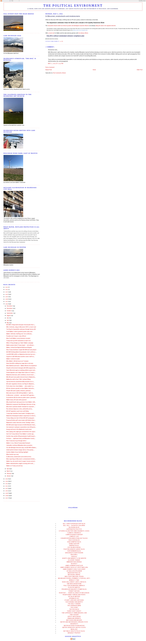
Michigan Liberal (74, 574)
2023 (6, 287)
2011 (6, 488)
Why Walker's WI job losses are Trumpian (17, 361)
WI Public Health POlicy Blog (74, 631)
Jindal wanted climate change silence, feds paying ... (20, 450)
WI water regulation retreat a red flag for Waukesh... (20, 384)
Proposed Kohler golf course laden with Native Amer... (21, 420)
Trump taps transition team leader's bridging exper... (20, 413)
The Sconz (74, 607)
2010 (6, 491)
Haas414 (74, 556)
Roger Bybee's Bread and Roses (74, 594)
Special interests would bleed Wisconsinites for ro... (20, 381)
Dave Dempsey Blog (74, 542)
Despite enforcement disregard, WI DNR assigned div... (21, 368)
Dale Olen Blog (74, 540)
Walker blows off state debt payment (16, 400)
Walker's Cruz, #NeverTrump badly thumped (18, 443)
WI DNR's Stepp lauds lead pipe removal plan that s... (20, 324)
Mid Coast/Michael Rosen (74, 576)
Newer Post (48, 69)
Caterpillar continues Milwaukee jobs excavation (19, 445)
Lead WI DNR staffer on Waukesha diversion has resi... (21, 354)
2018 (6, 299)
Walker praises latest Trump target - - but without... (20, 345)
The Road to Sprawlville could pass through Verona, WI (21, 329)
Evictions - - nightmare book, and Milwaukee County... (20, 438)
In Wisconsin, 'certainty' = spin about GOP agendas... (20, 395)
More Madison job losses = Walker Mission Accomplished (21, 365)
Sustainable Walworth (74, 602)
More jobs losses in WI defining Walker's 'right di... (20, 393)
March (8, 471)
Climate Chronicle (74, 533)
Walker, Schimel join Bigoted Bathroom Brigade (19, 347)
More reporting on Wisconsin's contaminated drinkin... (21, 459)
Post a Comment (49, 67)
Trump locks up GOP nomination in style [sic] (18, 340)
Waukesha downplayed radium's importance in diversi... (21, 415)
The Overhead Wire (74, 605)
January (9, 476)
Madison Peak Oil (74, 573)
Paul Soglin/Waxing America (74, 585)
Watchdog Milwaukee (74, 620)
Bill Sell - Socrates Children (74, 525)
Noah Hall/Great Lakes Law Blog (74, 582)
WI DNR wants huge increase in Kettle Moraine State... (21, 425)
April (8, 468)
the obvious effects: (83, 33)
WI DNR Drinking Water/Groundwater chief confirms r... (21, 352)
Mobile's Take (74, 580)
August (9, 315)
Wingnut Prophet (74, 633)
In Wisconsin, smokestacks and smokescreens (62, 16)
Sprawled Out (74, 598)
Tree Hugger (74, 614)
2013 (6, 483)
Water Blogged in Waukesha (74, 625)
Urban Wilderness (74, 618)
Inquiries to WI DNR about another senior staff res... (20, 356)
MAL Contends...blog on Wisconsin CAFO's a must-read (21, 327)
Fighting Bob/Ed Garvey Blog (74, 549)
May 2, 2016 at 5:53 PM (55, 63)
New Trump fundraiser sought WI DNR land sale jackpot (21, 349)
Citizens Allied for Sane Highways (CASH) (74, 531)
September (10, 313)
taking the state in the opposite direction (105, 25)
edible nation (74, 543)
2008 (6, 495)
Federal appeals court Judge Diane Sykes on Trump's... (21, 372)
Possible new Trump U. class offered (16, 336)
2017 (6, 301)
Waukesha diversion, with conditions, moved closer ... (20, 375)
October (9, 311)
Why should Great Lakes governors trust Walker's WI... (21, 402)
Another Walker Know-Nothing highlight (17, 452)
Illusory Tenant (74, 560)
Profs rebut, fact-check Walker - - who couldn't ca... (20, 386)
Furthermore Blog (74, 551)
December (10, 306)
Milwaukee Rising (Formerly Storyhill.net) (74, 578)
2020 (6, 294)
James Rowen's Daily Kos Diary (74, 569)
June (8, 320)
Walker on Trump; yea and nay (14, 466)
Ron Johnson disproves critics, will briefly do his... (19, 409)
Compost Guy (74, 536)
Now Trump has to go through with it (16, 440)
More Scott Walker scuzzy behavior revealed (18, 338)
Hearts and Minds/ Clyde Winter (74, 558)
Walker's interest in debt (13, 359)
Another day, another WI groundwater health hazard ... (21, 436)
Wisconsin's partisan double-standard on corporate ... (20, 406)
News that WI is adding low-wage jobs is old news (19, 363)
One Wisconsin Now (74, 584)
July (8, 318)
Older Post (140, 69)
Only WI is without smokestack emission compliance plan (66, 36)
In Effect (74, 563)
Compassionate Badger (74, 534)
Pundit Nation (74, 591)
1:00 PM (61, 41)
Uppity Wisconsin (74, 616)
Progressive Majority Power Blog (74, 589)
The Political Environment (73, 5)
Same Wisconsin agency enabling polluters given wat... (21, 370)
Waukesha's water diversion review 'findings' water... (20, 422)
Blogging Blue (74, 527)
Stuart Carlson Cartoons (74, 600)
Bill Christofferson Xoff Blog (74, 523)
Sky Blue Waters (74, 596)
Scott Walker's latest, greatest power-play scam (19, 331)
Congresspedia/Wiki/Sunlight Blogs (74, 538)
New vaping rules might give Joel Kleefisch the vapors (20, 431)
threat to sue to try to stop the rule (80, 30)
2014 (6, 481)
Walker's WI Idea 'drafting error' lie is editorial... (19, 334)
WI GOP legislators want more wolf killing (17, 411)
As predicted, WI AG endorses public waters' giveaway (21, 397)
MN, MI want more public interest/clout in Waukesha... (21, 377)
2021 (6, 292)
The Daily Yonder (74, 604)
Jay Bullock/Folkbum (74, 571)
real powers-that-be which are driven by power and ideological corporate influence (68, 25)
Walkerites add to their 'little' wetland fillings (18, 379)
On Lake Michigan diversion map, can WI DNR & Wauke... (21, 447)
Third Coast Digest (74, 611)
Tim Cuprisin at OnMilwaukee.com (74, 613)
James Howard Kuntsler (74, 565)
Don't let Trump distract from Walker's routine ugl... (20, 434)
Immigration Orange (74, 562)
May (8, 322)
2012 (6, 486)
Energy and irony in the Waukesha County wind (18, 429)
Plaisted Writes (74, 587)
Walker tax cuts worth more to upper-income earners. (20, 461)
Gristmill (74, 554)
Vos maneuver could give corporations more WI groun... (21, 427)
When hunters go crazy (12, 454)
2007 (6, 498)
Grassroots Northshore (74, 553)
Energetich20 (74, 545)
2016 (6, 304)
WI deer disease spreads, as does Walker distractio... (20, 388)
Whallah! (74, 629)
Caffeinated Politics (74, 529)
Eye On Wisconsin (74, 547)
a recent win (51, 33)
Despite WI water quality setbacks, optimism (18, 390)
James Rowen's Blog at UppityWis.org (74, 567)
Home (94, 69)
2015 (6, 479)
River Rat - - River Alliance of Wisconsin (74, 593)
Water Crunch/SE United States (74, 627)
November (10, 308)
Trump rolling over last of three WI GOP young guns (20, 418)
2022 (6, 289)
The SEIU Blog (74, 609)
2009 (6, 493)
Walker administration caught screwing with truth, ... (20, 463)
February (9, 473)
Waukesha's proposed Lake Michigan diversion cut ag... (21, 404)
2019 (6, 296)
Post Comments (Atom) (59, 73)
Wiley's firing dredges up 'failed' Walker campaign (19, 343)
